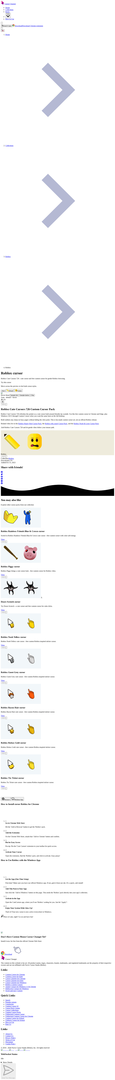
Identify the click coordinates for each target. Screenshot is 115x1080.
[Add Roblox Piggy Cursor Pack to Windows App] (6, 577)
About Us (8, 1034)
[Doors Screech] (21, 597)
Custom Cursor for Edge (14, 977)
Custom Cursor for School (14, 1018)
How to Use (9, 19)
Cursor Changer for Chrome (15, 979)
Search (7, 1000)
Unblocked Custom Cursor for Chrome (19, 1016)
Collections (9, 10)
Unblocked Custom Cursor (14, 1014)
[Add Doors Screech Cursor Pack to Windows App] (6, 612)
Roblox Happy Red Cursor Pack (29, 424)
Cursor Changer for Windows (15, 983)
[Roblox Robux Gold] (21, 738)
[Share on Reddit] (57, 483)
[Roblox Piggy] (21, 562)
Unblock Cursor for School (15, 1020)
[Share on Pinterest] (57, 477)
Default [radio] (11, 391)
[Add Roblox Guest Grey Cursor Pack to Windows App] (6, 683)
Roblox (11, 458)
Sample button (24, 395)
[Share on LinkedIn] (57, 479)
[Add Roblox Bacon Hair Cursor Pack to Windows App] (6, 718)
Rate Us (8, 1024)
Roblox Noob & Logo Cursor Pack (86, 424)
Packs (7, 12)
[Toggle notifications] (2, 28)
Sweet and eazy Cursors (13, 991)
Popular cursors (10, 1002)
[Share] (2, 402)
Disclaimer (9, 1042)
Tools (8, 14)
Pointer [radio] (19, 391)
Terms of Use (10, 1040)
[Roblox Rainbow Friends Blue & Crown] (21, 527)
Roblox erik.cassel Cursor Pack (56, 424)
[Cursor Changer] (2, 4)
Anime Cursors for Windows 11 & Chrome (20, 987)
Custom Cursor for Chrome (15, 975)
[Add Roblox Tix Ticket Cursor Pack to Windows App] (6, 788)
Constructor (9, 1004)
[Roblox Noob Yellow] (21, 633)
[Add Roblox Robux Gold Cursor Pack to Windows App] (6, 753)
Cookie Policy (10, 1044)
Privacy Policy (10, 1038)
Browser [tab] (7, 799)
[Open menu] (2, 23)
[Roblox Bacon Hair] (21, 703)
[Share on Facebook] (57, 472)
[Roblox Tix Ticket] (21, 774)
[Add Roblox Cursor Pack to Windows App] (6, 404)
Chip (32, 395)
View (3, 539)
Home (7, 8)
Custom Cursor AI (11, 1006)
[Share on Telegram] (57, 481)
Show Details (7, 1062)
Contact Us (9, 1036)
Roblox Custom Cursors (14, 985)
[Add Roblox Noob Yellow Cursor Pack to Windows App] (6, 647)
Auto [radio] (3, 391)
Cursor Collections (12, 1010)
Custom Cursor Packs (13, 1012)
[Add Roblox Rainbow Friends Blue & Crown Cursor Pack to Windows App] (6, 542)
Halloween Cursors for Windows (17, 989)
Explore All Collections (9, 934)
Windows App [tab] (18, 799)
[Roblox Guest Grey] (21, 668)
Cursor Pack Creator (12, 1008)
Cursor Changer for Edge (14, 981)
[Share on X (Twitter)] (57, 474)
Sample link (14, 395)
